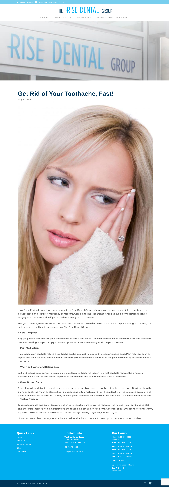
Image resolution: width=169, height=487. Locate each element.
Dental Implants (105, 17)
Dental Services (61, 17)
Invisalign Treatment (84, 17)
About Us (44, 17)
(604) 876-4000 (26, 2)
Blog (19, 448)
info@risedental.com (73, 451)
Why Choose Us (24, 444)
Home (19, 437)
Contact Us (121, 17)
